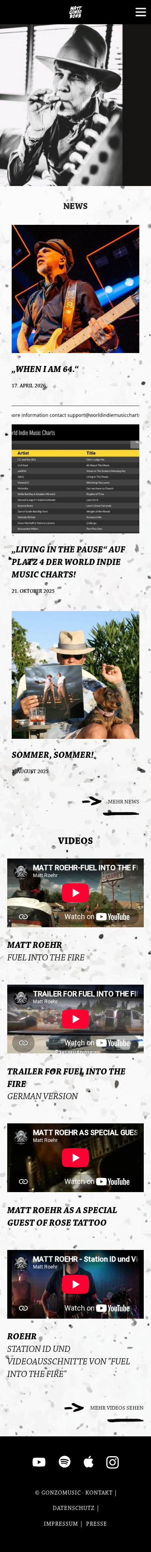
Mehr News (123, 802)
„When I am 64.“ (45, 369)
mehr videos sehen (117, 1408)
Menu (139, 12)
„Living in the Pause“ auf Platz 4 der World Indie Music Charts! (68, 562)
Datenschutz (74, 1508)
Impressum (61, 1524)
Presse (96, 1524)
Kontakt (99, 1493)
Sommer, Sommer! (53, 755)
